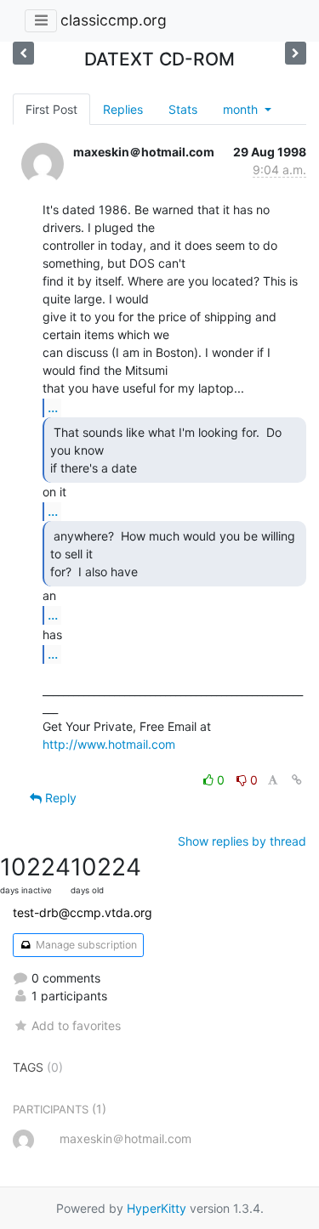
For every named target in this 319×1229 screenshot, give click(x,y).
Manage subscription (85, 944)
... (53, 407)
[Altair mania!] (295, 53)
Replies (123, 109)
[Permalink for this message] (297, 779)
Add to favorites (76, 1025)
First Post (51, 109)
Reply (59, 797)
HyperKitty (156, 1208)
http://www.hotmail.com (109, 744)
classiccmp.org (113, 20)
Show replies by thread (242, 841)
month (242, 109)
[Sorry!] (23, 53)
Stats (182, 109)
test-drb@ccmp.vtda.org (82, 912)
